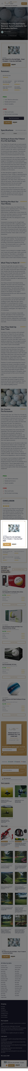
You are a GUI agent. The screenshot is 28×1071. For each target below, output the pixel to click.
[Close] (24, 521)
